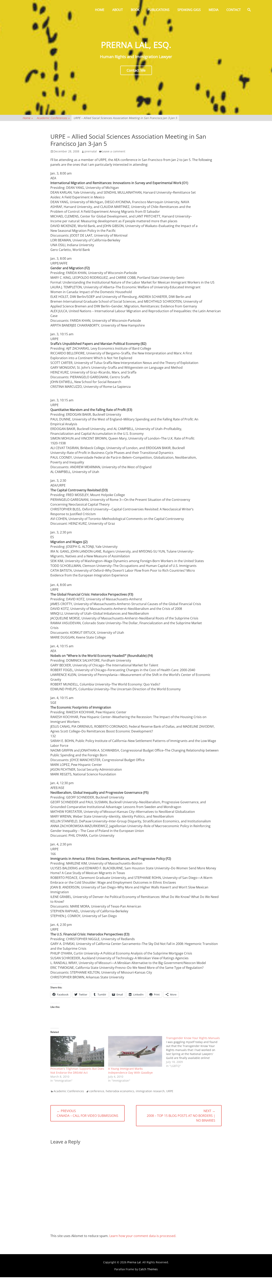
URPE (169, 1091)
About (117, 10)
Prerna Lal (134, 1262)
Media (213, 10)
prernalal (90, 151)
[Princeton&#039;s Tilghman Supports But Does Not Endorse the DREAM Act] (77, 1051)
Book (135, 10)
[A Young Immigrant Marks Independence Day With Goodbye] (135, 1051)
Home (99, 10)
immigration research (150, 1091)
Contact (233, 10)
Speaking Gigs (189, 10)
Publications (158, 10)
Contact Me (136, 70)
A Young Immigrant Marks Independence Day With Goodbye (130, 1070)
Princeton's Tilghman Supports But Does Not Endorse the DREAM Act (77, 1070)
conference (96, 1091)
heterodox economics (120, 1091)
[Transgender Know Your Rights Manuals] (195, 1052)
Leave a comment (113, 151)
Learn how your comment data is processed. (142, 1236)
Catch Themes (148, 1269)
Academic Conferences (53, 118)
